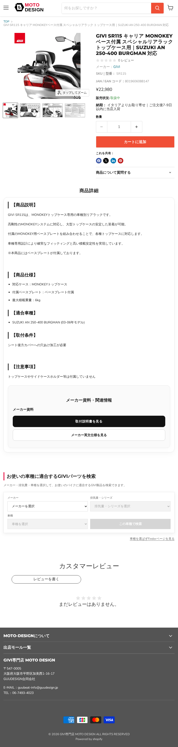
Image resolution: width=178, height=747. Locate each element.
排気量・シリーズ (101, 498)
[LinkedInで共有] (113, 160)
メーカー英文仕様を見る (89, 435)
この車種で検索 (130, 524)
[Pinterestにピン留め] (120, 160)
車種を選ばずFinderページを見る (152, 539)
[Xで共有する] (106, 160)
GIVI (116, 66)
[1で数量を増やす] (136, 127)
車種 (10, 515)
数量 (99, 117)
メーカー (13, 498)
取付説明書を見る (89, 421)
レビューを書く (46, 579)
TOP (6, 21)
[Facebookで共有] (99, 160)
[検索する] (157, 8)
